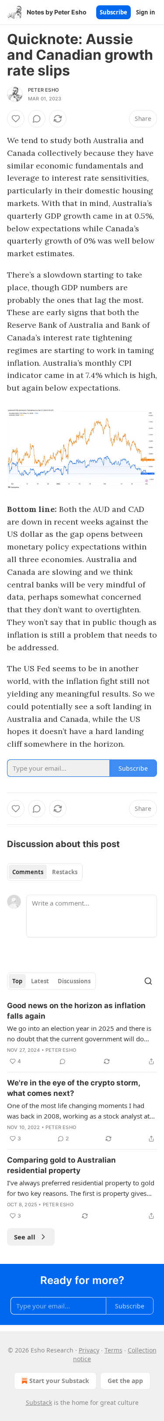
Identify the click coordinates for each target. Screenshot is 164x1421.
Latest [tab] (40, 981)
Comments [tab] (27, 872)
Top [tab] (17, 981)
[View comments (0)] (36, 118)
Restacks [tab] (64, 872)
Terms (113, 1350)
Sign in (145, 12)
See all (24, 1236)
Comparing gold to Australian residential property (61, 1165)
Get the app (125, 1380)
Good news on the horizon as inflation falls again (76, 1010)
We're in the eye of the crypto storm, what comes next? (73, 1088)
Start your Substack (59, 1380)
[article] (82, 1033)
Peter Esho (43, 90)
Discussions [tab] (74, 981)
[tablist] (45, 872)
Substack (39, 1402)
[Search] (148, 981)
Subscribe (113, 12)
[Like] (15, 118)
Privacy (89, 1350)
